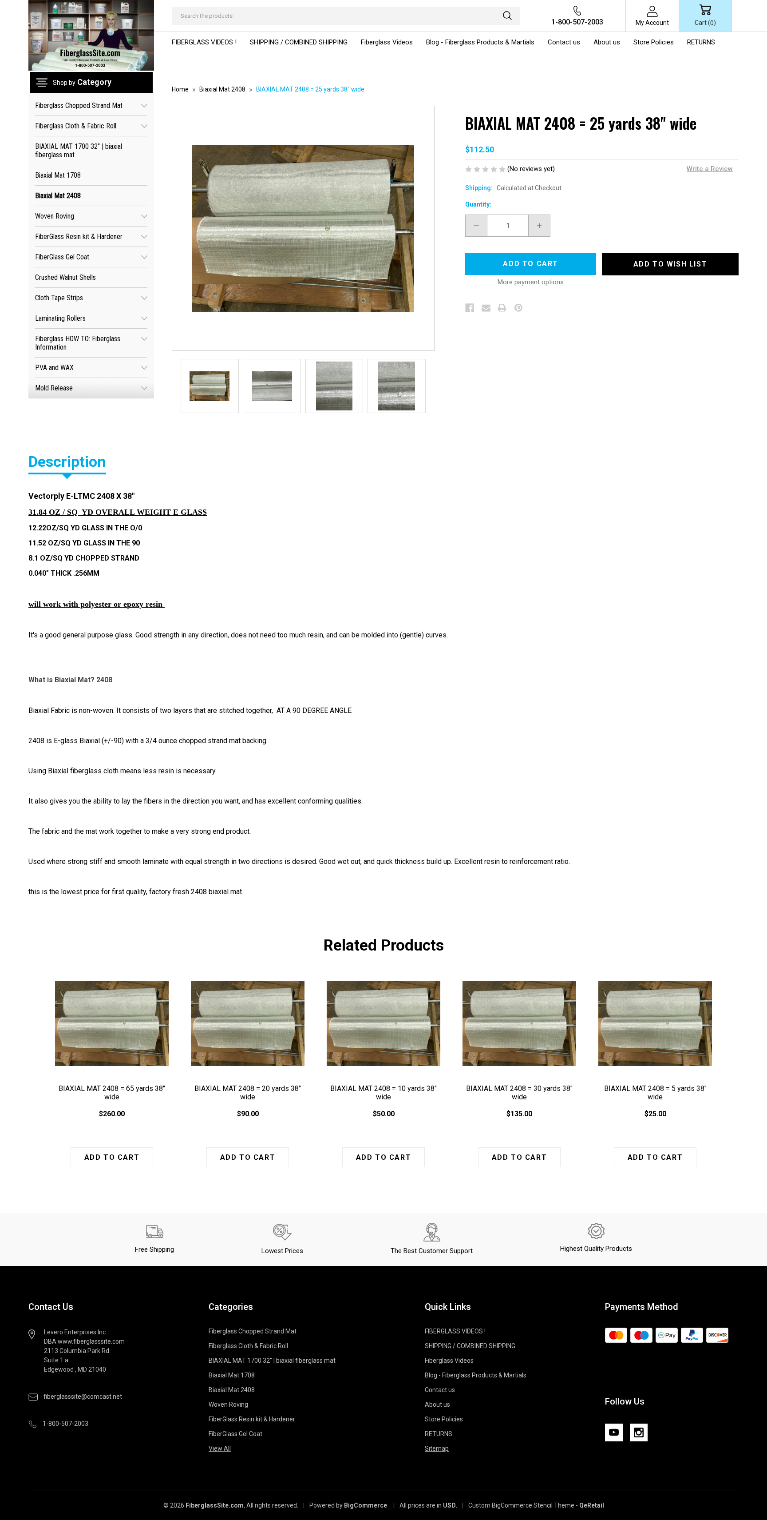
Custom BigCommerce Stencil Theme (521, 1505)
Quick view (112, 1023)
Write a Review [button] (710, 169)
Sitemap (437, 1448)
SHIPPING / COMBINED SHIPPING (299, 42)
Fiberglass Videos (387, 42)
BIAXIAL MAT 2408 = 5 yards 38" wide (655, 1092)
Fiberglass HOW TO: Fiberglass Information (77, 342)
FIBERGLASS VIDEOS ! (204, 42)
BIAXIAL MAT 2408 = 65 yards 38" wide (112, 1092)
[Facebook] (469, 307)
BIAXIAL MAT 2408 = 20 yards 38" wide (247, 1092)
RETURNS (701, 42)
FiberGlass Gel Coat (62, 257)
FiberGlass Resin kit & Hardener (79, 236)
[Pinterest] (518, 307)
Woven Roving (54, 216)
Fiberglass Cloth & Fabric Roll (75, 126)
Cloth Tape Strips (59, 298)
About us (606, 42)
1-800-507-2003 (577, 22)
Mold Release (54, 388)
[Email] (486, 307)
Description (67, 461)
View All (220, 1448)
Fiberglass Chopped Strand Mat (79, 105)
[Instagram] (639, 1432)
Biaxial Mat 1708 (58, 175)
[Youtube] (614, 1432)
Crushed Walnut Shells (65, 277)
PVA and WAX (54, 367)
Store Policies (653, 42)
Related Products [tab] (384, 945)
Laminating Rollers (60, 318)
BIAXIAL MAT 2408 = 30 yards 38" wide (519, 1092)
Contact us (564, 42)
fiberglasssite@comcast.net (82, 1396)
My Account (652, 22)
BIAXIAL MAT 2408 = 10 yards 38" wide (383, 1092)
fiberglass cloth (94, 771)
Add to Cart (112, 1157)
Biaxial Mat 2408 (58, 195)
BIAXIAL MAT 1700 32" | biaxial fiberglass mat (78, 150)
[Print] (502, 307)
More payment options (531, 282)
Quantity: (478, 204)
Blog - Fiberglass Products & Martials (480, 42)
